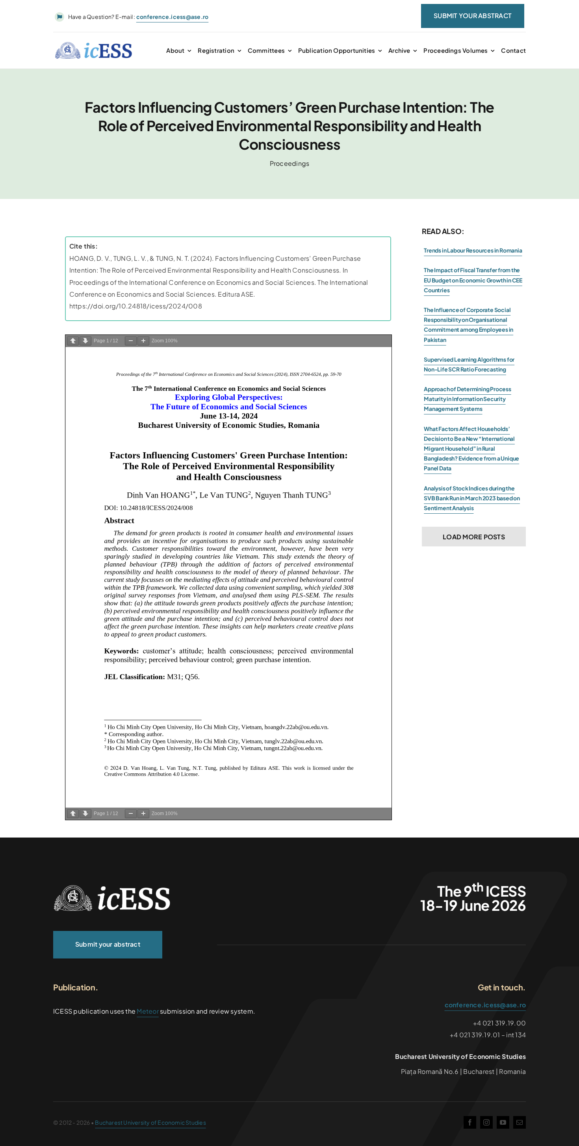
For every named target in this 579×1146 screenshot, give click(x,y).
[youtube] (503, 1122)
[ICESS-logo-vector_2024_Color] (94, 45)
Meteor (147, 1011)
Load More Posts (474, 537)
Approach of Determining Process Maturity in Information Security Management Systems (467, 398)
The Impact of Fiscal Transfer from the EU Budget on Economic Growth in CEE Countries (473, 279)
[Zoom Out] (131, 340)
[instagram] (486, 1122)
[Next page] (85, 340)
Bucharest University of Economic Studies (150, 1122)
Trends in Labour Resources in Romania (473, 250)
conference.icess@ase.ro (485, 1005)
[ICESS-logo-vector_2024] (112, 888)
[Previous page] (73, 340)
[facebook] (470, 1122)
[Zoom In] (143, 340)
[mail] (519, 1122)
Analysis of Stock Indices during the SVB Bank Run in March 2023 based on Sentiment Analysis (472, 498)
